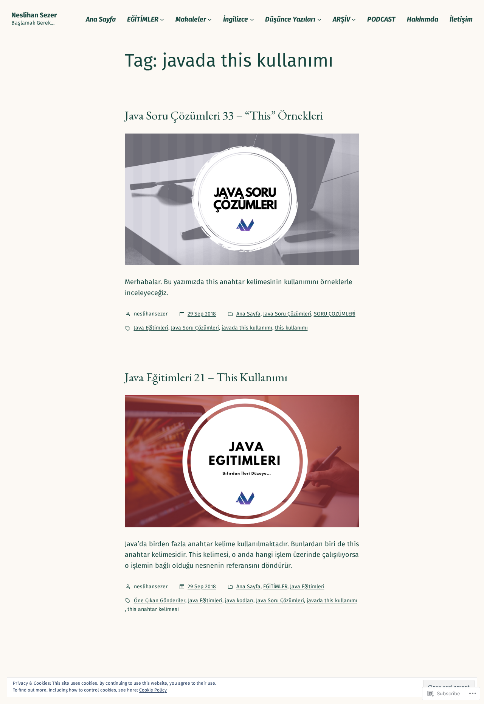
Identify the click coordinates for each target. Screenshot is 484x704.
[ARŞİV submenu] (354, 19)
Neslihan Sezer (34, 15)
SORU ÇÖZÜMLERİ (334, 314)
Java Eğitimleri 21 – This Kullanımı (206, 377)
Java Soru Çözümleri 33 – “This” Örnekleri (224, 115)
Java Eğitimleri (151, 328)
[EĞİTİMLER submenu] (162, 19)
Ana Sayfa (248, 314)
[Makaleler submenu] (210, 19)
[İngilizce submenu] (252, 19)
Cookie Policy (153, 690)
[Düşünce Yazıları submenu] (319, 19)
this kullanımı (291, 328)
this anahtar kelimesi (153, 609)
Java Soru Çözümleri (287, 314)
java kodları (239, 600)
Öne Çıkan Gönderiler (159, 600)
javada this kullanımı (247, 328)
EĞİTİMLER (275, 586)
